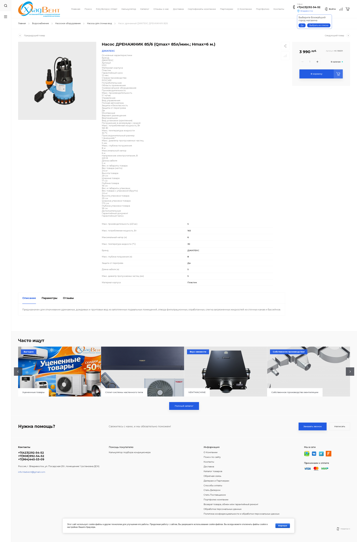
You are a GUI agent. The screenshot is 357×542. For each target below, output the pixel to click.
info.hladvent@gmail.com (31, 472)
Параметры (49, 298)
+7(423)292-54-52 (308, 7)
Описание (29, 298)
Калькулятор (128, 9)
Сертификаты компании (202, 9)
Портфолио (262, 9)
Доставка (178, 9)
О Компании (244, 9)
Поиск (88, 9)
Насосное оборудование (68, 23)
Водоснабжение (40, 23)
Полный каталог (184, 406)
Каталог (144, 9)
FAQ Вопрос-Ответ (106, 9)
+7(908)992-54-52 (31, 456)
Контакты (278, 9)
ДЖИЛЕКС (108, 51)
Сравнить (285, 56)
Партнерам (226, 9)
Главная (75, 9)
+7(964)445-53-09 (31, 459)
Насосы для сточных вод (99, 23)
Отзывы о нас (161, 9)
